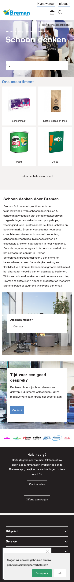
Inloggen (64, 3)
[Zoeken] (60, 12)
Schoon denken (36, 39)
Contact (18, 326)
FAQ (40, 474)
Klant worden (46, 3)
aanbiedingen (48, 469)
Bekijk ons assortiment (55, 24)
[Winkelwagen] (52, 12)
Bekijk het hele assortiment (37, 176)
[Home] (16, 12)
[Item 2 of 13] (37, 438)
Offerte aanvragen (37, 499)
